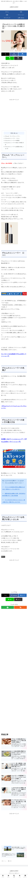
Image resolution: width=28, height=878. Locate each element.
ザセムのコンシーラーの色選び (12, 140)
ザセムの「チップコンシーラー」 (13, 136)
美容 (4, 556)
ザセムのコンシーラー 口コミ (12, 138)
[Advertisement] (14, 115)
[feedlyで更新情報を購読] (7, 607)
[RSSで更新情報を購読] (20, 607)
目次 (12, 133)
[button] (18, 58)
